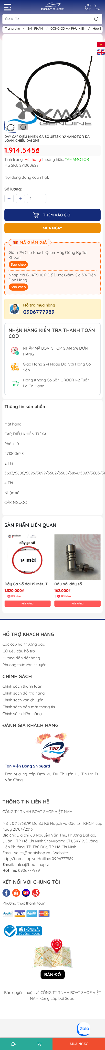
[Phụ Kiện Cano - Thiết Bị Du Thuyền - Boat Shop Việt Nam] (52, 8)
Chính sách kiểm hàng (22, 713)
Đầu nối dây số (68, 584)
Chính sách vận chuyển (22, 699)
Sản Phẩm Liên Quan (30, 525)
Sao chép (18, 264)
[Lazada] (26, 893)
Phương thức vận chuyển (24, 664)
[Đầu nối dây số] (77, 557)
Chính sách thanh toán (22, 686)
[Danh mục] (7, 7)
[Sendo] (36, 893)
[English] (101, 51)
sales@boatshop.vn (33, 864)
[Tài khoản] (90, 7)
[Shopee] (16, 893)
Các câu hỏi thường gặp (23, 644)
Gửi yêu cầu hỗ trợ (18, 651)
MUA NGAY (52, 227)
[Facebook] (6, 893)
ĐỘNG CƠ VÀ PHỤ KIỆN (68, 28)
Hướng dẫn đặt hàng (21, 657)
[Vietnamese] (101, 43)
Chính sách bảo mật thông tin (28, 706)
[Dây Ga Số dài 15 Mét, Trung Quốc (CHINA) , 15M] (27, 557)
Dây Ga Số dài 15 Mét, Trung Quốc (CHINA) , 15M (27, 584)
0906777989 (38, 311)
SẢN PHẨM (35, 28)
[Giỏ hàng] (98, 8)
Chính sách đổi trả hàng (23, 693)
